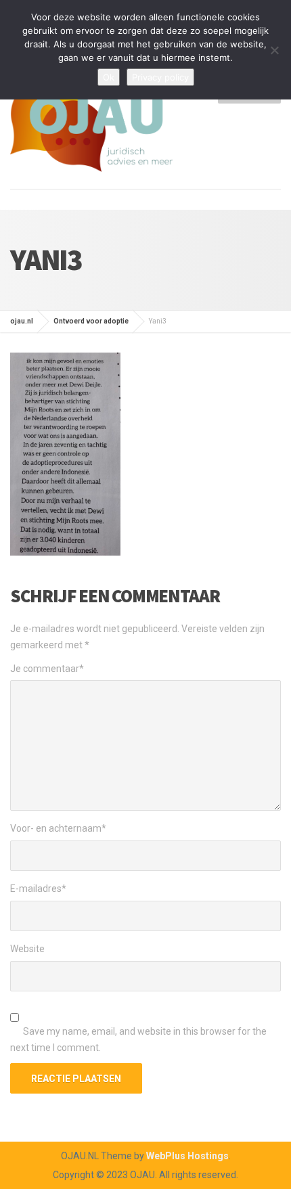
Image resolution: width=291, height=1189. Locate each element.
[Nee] (274, 50)
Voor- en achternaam (58, 828)
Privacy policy (160, 77)
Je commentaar (47, 668)
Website (27, 948)
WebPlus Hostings (187, 1155)
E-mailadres (38, 888)
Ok (108, 77)
